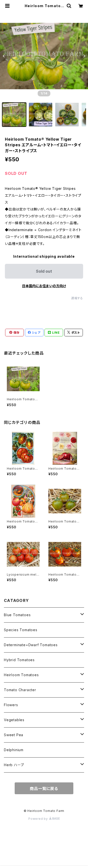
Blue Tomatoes (17, 615)
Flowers (11, 705)
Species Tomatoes (20, 630)
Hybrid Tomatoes (19, 660)
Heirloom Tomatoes (21, 675)
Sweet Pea (13, 735)
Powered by (38, 819)
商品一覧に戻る (44, 788)
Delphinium (13, 750)
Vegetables (14, 720)
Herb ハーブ (14, 765)
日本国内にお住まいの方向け (44, 286)
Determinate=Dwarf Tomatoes (31, 645)
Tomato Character (20, 690)
